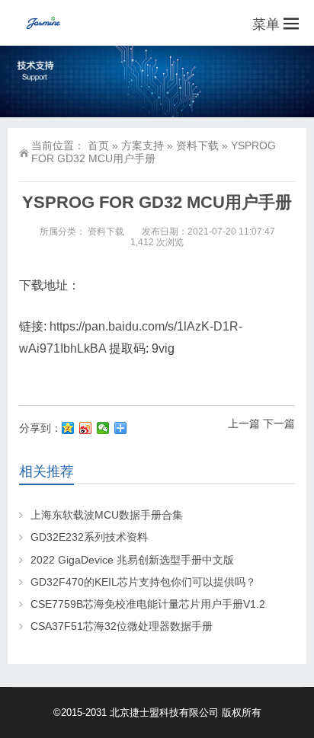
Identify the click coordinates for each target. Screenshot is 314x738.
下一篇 (279, 423)
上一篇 (244, 423)
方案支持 (142, 145)
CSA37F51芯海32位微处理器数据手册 (121, 626)
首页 (98, 145)
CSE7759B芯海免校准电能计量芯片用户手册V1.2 (147, 604)
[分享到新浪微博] (85, 428)
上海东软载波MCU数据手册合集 (106, 515)
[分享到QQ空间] (68, 428)
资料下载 (197, 145)
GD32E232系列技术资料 (89, 537)
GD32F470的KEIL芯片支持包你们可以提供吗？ (143, 582)
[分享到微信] (103, 428)
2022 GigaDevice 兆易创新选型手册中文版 (132, 560)
